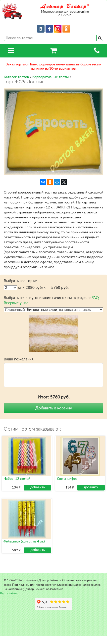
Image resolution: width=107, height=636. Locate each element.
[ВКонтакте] (43, 182)
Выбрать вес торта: (20, 281)
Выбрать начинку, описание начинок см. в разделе (52, 300)
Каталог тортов (16, 77)
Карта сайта (8, 593)
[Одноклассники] (50, 182)
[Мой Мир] (57, 182)
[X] (64, 182)
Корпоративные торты (50, 77)
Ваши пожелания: (19, 359)
